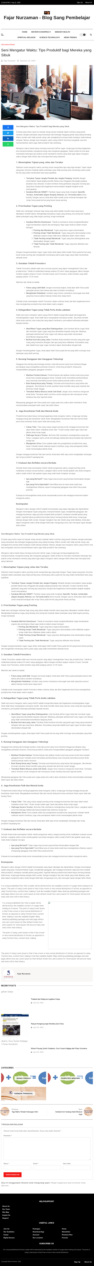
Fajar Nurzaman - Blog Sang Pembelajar (47, 17)
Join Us (6, 1229)
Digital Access (9, 1238)
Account (36, 1235)
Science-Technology (49, 37)
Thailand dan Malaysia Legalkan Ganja (45, 999)
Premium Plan (67, 1235)
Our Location (38, 1238)
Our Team (6, 1209)
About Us (88, 2)
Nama (6, 1163)
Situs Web (67, 1163)
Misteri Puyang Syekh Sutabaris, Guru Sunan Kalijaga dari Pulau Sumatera (59, 1048)
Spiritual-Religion (26, 37)
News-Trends (70, 37)
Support (5, 1218)
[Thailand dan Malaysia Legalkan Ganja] (15, 1000)
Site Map (5, 1212)
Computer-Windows (70, 1078)
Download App (38, 1232)
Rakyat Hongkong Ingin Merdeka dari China (47, 1024)
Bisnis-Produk (24, 1078)
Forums (65, 1238)
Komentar (8, 1135)
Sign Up (80, 2)
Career (5, 1235)
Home (24, 32)
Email (35, 1163)
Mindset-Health (62, 32)
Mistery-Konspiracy (41, 32)
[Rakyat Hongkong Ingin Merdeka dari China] (15, 1025)
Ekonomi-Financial (23, 1093)
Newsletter (66, 1232)
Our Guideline (8, 1232)
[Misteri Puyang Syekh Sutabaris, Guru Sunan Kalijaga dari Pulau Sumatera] (15, 1050)
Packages (36, 1229)
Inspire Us (6, 1215)
